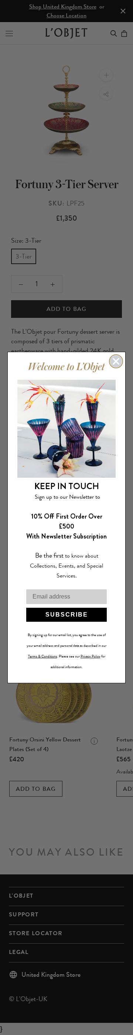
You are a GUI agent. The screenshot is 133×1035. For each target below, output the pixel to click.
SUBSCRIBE (66, 614)
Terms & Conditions (42, 656)
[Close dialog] (116, 361)
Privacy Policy (90, 656)
